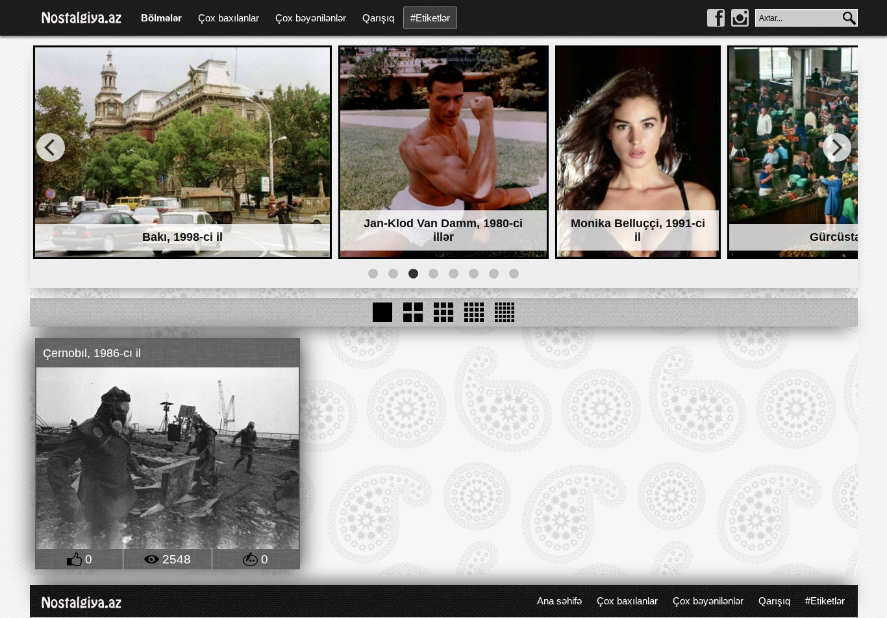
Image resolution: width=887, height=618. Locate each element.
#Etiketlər (430, 17)
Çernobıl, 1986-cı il (92, 353)
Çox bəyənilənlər (310, 17)
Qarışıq (378, 17)
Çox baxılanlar (228, 17)
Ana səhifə (559, 600)
